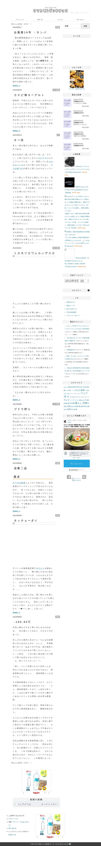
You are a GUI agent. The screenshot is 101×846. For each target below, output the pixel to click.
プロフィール (20, 19)
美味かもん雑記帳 (79, 12)
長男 (69, 409)
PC (74, 387)
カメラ (76, 397)
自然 (76, 406)
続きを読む (85, 106)
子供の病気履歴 (71, 312)
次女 (65, 406)
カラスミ (40, 568)
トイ (71, 400)
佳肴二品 (20, 468)
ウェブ (84, 393)
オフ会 (72, 397)
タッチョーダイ (26, 520)
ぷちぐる (60, 19)
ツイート (86, 397)
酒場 (81, 406)
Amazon (66, 387)
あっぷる (67, 390)
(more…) (16, 86)
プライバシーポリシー (73, 315)
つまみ (87, 390)
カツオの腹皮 (19, 483)
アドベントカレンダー (75, 393)
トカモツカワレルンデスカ (34, 253)
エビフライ (43, 158)
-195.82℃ (22, 621)
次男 (69, 406)
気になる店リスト (72, 309)
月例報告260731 (78, 101)
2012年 (26, 24)
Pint (77, 387)
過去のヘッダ (70, 305)
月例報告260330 (78, 145)
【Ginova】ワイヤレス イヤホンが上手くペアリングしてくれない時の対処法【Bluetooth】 (77, 169)
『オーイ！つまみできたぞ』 (77, 89)
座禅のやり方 (70, 302)
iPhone (70, 387)
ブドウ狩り (22, 409)
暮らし (78, 403)
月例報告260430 (78, 134)
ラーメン (76, 400)
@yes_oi (12, 834)
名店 (83, 400)
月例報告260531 (78, 122)
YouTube (86, 387)
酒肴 (57, 463)
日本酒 (72, 403)
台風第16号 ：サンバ (30, 32)
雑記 (57, 27)
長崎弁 (65, 409)
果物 (57, 90)
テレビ (67, 400)
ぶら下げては (24, 804)
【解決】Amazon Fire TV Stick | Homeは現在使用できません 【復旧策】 (76, 189)
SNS (81, 387)
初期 (80, 400)
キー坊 (19, 140)
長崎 (88, 406)
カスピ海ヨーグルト (29, 95)
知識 (72, 406)
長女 (85, 406)
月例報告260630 (78, 113)
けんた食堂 (80, 390)
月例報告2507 (70, 350)
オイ (75, 373)
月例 (84, 403)
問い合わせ (80, 19)
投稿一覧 (40, 19)
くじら (72, 390)
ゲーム (81, 397)
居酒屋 (65, 403)
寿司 (87, 400)
